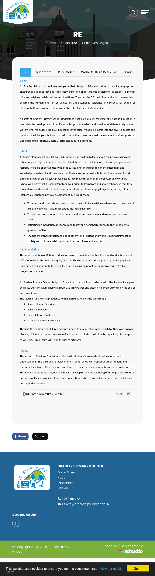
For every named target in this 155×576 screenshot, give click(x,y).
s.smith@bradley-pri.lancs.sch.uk (85, 504)
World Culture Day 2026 (99, 72)
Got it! (138, 568)
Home (51, 43)
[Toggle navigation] (145, 12)
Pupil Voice (66, 72)
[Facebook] (15, 523)
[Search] (133, 12)
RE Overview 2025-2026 (44, 394)
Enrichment (43, 72)
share (21, 436)
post (42, 436)
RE (26, 72)
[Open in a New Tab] (128, 393)
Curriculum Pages (95, 43)
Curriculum (69, 43)
